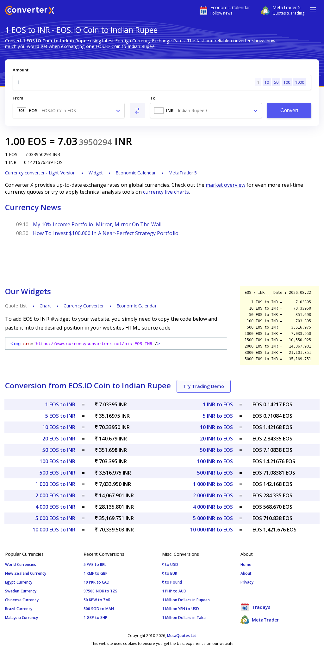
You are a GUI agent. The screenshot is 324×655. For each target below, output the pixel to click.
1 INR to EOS (218, 404)
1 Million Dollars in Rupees (186, 600)
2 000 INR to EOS (213, 495)
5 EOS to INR (60, 415)
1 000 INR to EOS (213, 484)
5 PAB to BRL (95, 564)
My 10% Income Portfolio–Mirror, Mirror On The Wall (97, 224)
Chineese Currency (22, 600)
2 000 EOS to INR (55, 495)
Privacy (246, 582)
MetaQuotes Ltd (181, 635)
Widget (96, 173)
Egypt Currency (18, 582)
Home (245, 564)
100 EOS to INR (57, 461)
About (246, 573)
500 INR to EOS (215, 472)
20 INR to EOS (216, 438)
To (152, 98)
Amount (20, 70)
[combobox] (68, 110)
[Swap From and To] (137, 110)
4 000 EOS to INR (55, 506)
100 (287, 82)
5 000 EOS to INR (55, 518)
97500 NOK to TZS (101, 591)
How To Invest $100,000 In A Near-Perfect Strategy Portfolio (105, 233)
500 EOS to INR (57, 472)
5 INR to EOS (218, 415)
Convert (289, 110)
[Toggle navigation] (313, 9)
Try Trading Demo (203, 386)
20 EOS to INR (58, 438)
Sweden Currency (21, 591)
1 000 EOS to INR (55, 484)
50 (276, 82)
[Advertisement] (162, 263)
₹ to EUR (169, 573)
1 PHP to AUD (174, 591)
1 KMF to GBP (96, 573)
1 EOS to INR (60, 404)
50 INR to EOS (216, 449)
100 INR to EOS (215, 461)
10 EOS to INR (58, 427)
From (18, 98)
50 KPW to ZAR (97, 600)
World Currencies (20, 564)
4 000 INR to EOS (213, 506)
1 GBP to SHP (95, 617)
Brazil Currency (19, 608)
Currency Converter (84, 306)
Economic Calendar (135, 173)
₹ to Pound (172, 582)
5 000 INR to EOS (213, 518)
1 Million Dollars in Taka (184, 617)
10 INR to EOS (216, 427)
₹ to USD (170, 564)
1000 (299, 82)
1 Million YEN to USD (180, 608)
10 (267, 82)
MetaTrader (265, 620)
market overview (225, 184)
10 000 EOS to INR (54, 529)
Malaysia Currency (21, 617)
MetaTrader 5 (182, 173)
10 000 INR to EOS (211, 529)
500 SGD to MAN (99, 608)
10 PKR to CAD (96, 582)
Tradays (260, 607)
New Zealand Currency (25, 573)
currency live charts (166, 191)
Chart (45, 306)
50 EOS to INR (58, 449)
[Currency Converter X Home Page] (29, 11)
